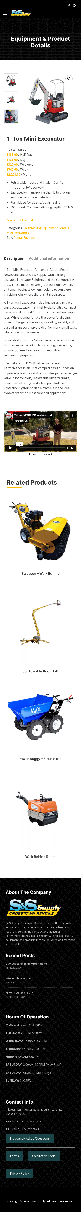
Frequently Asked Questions (30, 1138)
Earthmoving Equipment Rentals (46, 228)
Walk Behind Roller (40, 857)
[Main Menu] (5, 13)
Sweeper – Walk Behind (40, 574)
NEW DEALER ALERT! (19, 993)
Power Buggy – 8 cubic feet (40, 759)
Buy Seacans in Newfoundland (26, 963)
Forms (14, 1156)
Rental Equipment (26, 238)
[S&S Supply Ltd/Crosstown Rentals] (20, 13)
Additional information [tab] (49, 258)
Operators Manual (20, 220)
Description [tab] (14, 258)
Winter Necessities (19, 978)
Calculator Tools (43, 1156)
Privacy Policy (19, 1173)
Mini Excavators (18, 233)
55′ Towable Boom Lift (40, 671)
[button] (69, 78)
